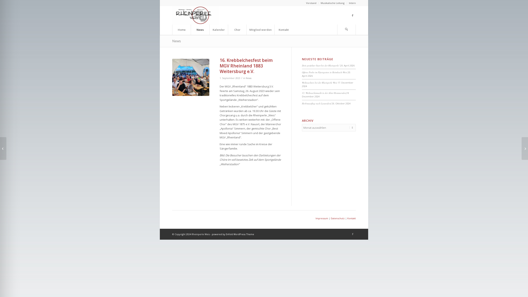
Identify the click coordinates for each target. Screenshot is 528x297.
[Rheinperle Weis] (195, 15)
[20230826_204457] (190, 77)
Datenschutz (338, 218)
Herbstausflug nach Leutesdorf (316, 103)
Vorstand (311, 3)
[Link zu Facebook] (353, 15)
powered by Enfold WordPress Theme (233, 234)
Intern (352, 3)
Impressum (322, 218)
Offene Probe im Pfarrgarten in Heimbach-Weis (324, 72)
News (176, 41)
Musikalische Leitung (333, 3)
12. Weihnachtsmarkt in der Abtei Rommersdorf (324, 92)
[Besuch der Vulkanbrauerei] (525, 148)
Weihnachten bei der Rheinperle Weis (319, 82)
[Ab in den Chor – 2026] (3, 148)
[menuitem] (311, 3)
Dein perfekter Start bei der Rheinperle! (320, 65)
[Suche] (346, 30)
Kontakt (351, 218)
